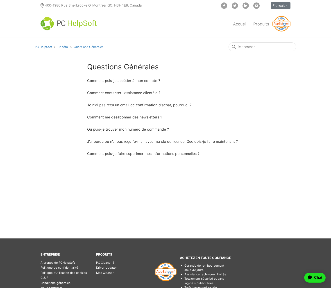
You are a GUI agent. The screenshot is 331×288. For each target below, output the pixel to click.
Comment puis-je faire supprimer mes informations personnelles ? (143, 153)
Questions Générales (89, 47)
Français (279, 5)
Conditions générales (55, 283)
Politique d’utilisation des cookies (64, 272)
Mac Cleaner (105, 272)
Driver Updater (106, 267)
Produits (261, 24)
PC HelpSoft (43, 47)
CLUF (44, 277)
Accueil (240, 24)
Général (62, 47)
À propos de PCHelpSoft (58, 262)
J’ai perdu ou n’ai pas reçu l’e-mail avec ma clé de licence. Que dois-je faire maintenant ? (162, 141)
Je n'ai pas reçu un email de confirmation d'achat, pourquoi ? (139, 105)
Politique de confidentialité (59, 267)
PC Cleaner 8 (105, 262)
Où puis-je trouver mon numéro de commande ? (128, 129)
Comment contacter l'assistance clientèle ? (123, 93)
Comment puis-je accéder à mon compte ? (123, 80)
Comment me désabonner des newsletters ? (124, 117)
